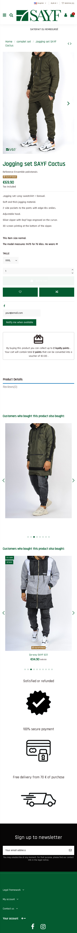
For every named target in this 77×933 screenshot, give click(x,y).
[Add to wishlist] (20, 292)
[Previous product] (69, 43)
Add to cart (41, 281)
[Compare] (38, 517)
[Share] (4, 306)
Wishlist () (69, 3)
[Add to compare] (56, 292)
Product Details (13, 379)
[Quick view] (43, 517)
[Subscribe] (70, 850)
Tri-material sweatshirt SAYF (38, 654)
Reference (8, 172)
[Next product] (71, 43)
